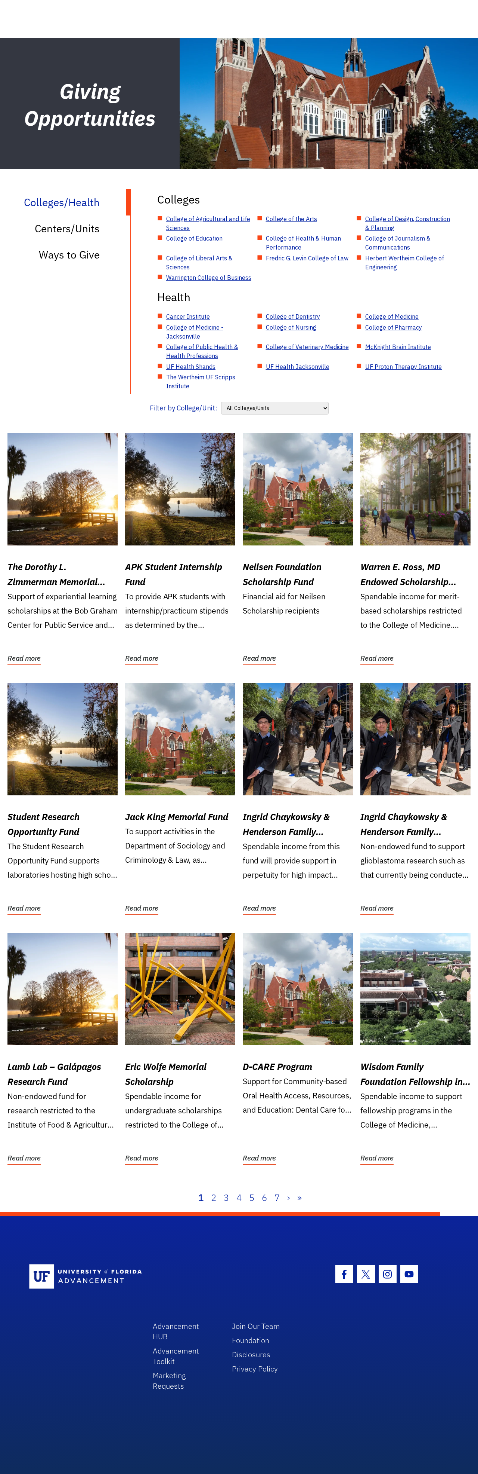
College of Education (194, 238)
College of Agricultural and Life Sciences (208, 223)
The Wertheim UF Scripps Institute (200, 381)
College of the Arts (291, 219)
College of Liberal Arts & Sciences (199, 262)
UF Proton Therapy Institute (403, 366)
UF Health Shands (190, 366)
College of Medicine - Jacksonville (194, 332)
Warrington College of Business (208, 277)
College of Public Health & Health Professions (202, 351)
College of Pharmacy (393, 327)
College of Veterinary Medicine (307, 347)
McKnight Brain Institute (398, 347)
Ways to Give (69, 255)
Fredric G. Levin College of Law (307, 258)
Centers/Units (67, 228)
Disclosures (251, 1354)
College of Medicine (392, 316)
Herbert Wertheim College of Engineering (404, 262)
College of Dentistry (293, 316)
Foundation (250, 1340)
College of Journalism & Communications (398, 243)
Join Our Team (256, 1326)
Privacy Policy (255, 1369)
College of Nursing (291, 327)
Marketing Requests (169, 1380)
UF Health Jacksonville (297, 366)
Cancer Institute (188, 316)
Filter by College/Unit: (183, 408)
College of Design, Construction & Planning (407, 223)
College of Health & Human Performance (303, 243)
